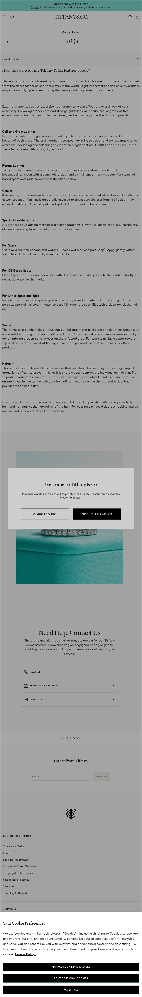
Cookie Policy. (25, 954)
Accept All (71, 990)
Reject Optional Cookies (71, 978)
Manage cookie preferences (71, 967)
